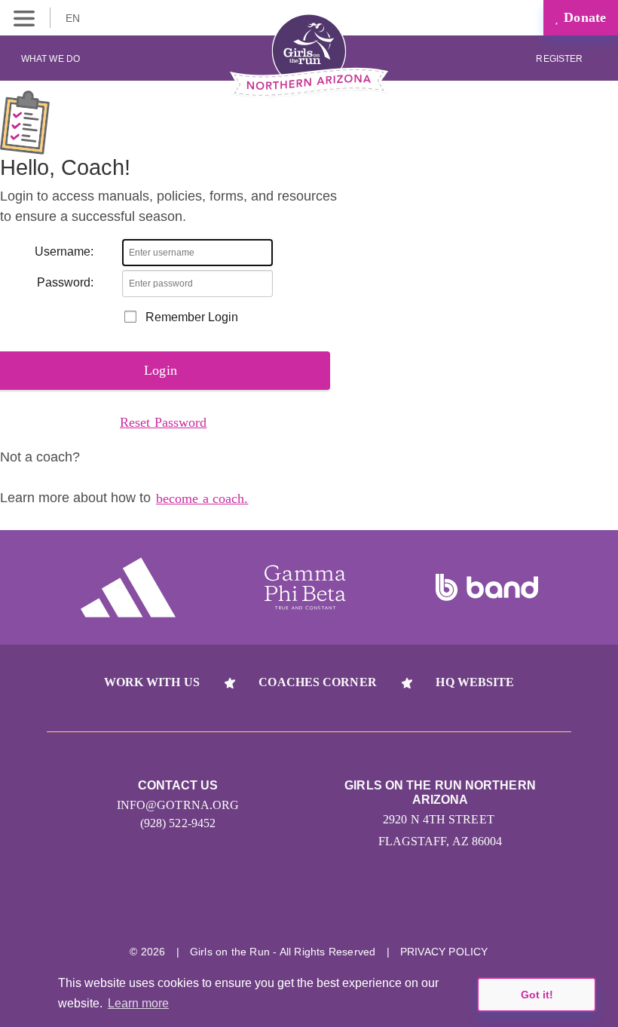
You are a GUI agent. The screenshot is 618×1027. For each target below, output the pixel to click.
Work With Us (152, 682)
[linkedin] (280, 904)
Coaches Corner (317, 682)
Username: (64, 251)
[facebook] (393, 904)
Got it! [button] (537, 995)
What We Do (50, 59)
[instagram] (224, 904)
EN (74, 18)
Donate (583, 17)
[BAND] (487, 587)
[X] (337, 904)
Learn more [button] (138, 1003)
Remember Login (191, 317)
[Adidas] (128, 587)
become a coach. (202, 498)
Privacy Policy (444, 952)
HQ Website (475, 682)
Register (560, 59)
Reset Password (163, 422)
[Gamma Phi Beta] (305, 587)
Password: (65, 282)
